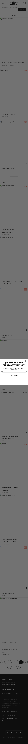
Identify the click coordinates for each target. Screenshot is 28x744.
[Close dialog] (26, 361)
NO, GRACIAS (14, 380)
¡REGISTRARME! (14, 375)
